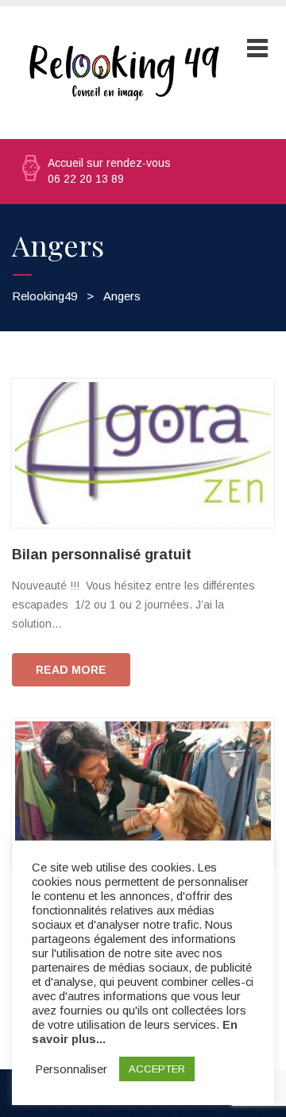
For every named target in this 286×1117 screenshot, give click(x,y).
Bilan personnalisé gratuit (101, 554)
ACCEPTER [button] (157, 1069)
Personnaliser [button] (71, 1069)
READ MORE (71, 669)
